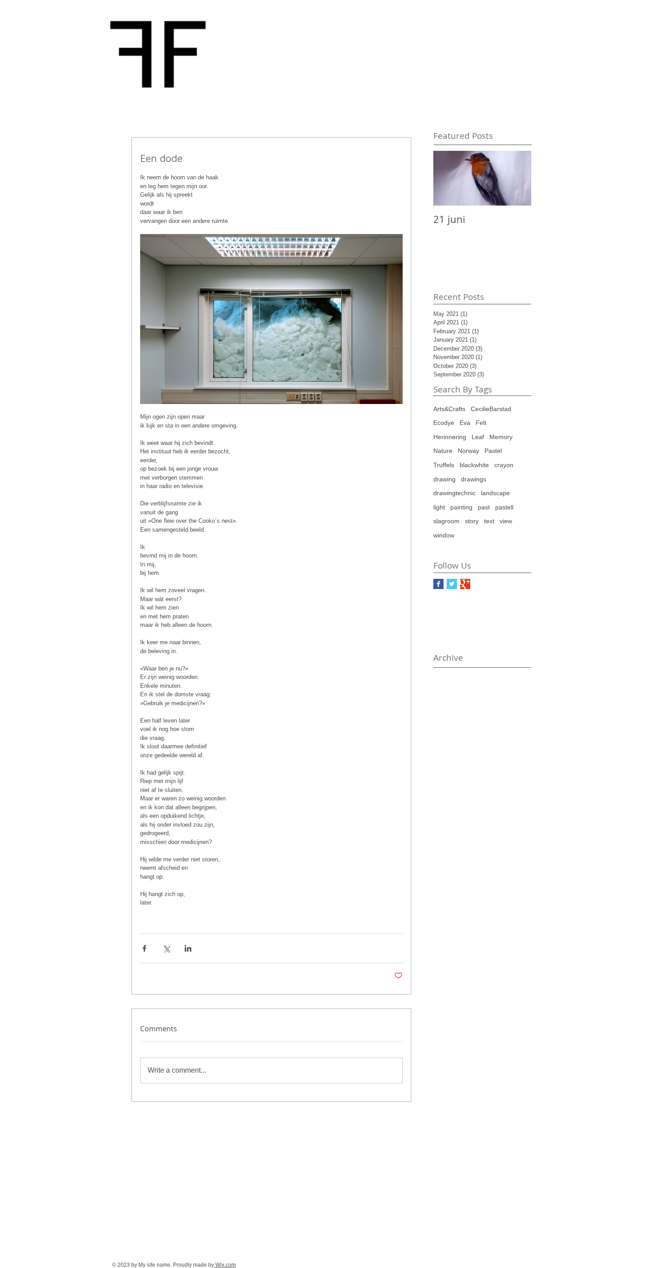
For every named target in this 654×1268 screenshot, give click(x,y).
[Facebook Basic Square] (438, 584)
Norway (468, 450)
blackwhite (474, 464)
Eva (465, 422)
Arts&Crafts (449, 408)
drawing (444, 479)
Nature (442, 450)
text (489, 521)
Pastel (493, 450)
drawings (473, 479)
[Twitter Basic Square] (452, 584)
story (472, 521)
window (443, 535)
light (439, 507)
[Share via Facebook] (144, 948)
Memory (501, 436)
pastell (504, 507)
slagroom (446, 521)
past (484, 507)
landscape (495, 493)
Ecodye (443, 422)
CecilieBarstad (491, 408)
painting (461, 507)
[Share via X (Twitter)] (166, 948)
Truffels (443, 464)
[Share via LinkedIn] (188, 948)
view (506, 521)
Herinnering (449, 436)
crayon (503, 464)
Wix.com (225, 1265)
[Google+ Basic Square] (465, 584)
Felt (481, 422)
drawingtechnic (454, 493)
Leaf (478, 436)
